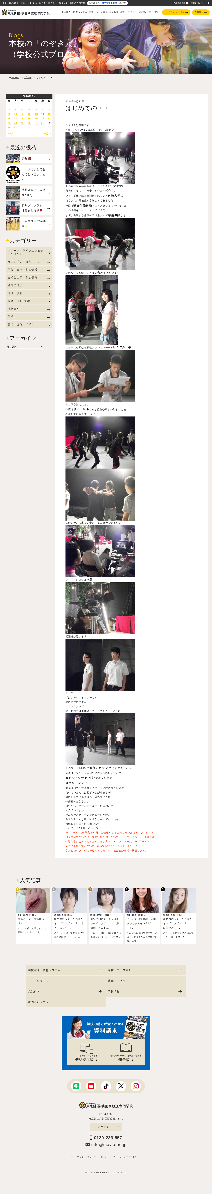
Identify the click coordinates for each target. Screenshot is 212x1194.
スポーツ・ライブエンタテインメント (25, 252)
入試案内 (143, 12)
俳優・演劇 (15, 293)
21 (42, 118)
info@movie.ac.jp (108, 1144)
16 (9, 118)
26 (29, 123)
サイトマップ (77, 1157)
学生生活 (114, 12)
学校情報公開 (179, 3)
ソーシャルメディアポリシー (127, 1157)
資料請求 (199, 12)
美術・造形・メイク (21, 324)
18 (22, 118)
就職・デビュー (128, 12)
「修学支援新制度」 (109, 3)
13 (36, 114)
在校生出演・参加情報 (22, 277)
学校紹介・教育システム (74, 12)
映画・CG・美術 (19, 300)
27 (36, 123)
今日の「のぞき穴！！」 (24, 261)
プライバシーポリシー (98, 1157)
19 (29, 118)
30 (9, 127)
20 (36, 118)
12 (29, 114)
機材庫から (15, 308)
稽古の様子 (15, 285)
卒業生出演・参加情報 (22, 269)
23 (9, 123)
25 (22, 123)
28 (42, 123)
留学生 (12, 316)
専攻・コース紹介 (98, 12)
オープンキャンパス (174, 12)
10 (15, 114)
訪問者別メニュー (199, 3)
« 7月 (10, 133)
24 (15, 123)
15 (49, 114)
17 (15, 118)
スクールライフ (38, 980)
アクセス (103, 1127)
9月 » (47, 133)
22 (49, 118)
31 (15, 127)
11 (21, 114)
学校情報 (154, 12)
